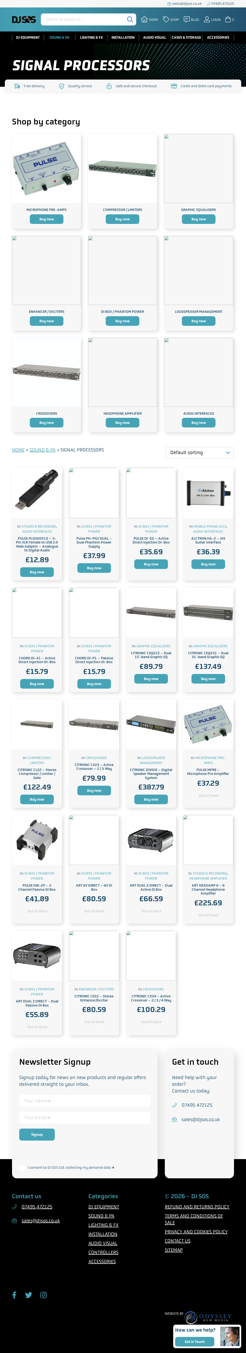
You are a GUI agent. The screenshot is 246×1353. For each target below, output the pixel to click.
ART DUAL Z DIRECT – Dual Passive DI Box (37, 1003)
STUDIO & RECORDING (39, 526)
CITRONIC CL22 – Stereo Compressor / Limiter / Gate (37, 774)
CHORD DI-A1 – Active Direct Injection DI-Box (37, 660)
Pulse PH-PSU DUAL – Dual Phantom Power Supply (94, 542)
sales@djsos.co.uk (187, 3)
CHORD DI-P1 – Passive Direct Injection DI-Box (94, 660)
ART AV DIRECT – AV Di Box (94, 887)
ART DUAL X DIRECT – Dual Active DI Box (151, 887)
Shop (174, 19)
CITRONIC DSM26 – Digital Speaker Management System (151, 774)
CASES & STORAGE (186, 37)
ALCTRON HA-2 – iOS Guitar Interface (208, 540)
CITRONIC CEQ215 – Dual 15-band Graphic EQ (151, 655)
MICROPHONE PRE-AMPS (46, 210)
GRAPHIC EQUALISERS (198, 210)
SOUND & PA (59, 37)
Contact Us (178, 1241)
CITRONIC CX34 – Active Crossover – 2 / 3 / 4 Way (151, 998)
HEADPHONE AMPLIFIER (123, 413)
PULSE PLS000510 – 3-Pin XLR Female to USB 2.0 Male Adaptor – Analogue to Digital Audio (37, 544)
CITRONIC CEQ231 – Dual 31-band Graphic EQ (208, 655)
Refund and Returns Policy (197, 1207)
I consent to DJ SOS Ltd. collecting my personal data (71, 1167)
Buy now (46, 219)
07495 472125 (222, 3)
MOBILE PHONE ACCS (210, 526)
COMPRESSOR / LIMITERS (122, 210)
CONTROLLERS (103, 1252)
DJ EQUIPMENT (28, 37)
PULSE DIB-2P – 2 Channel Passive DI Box (37, 887)
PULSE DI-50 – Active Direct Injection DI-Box (151, 540)
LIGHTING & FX (91, 37)
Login (216, 19)
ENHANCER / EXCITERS (46, 311)
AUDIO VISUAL (154, 37)
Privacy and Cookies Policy (196, 1232)
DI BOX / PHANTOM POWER (122, 311)
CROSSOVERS (46, 413)
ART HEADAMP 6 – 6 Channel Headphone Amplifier (208, 889)
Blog (195, 19)
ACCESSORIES (218, 37)
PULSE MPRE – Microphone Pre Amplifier (208, 772)
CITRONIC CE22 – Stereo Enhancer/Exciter (94, 998)
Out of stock (209, 795)
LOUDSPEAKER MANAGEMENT (198, 311)
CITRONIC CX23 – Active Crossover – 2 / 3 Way (94, 767)
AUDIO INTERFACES (198, 413)
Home (153, 19)
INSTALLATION (123, 37)
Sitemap (174, 1250)
